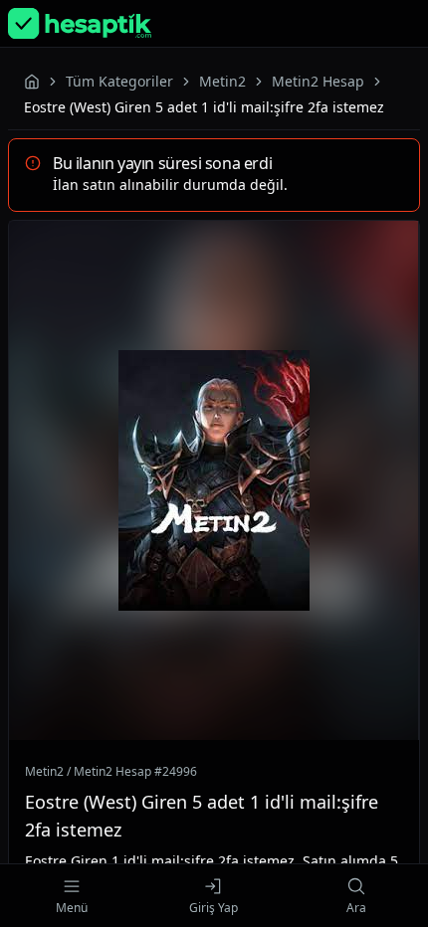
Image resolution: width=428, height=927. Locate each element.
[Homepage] (79, 23)
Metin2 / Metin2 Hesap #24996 (111, 772)
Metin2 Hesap (318, 81)
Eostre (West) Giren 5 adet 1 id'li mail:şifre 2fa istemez (201, 815)
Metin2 (222, 81)
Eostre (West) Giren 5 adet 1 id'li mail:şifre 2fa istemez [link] (204, 106)
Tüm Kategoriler (119, 81)
